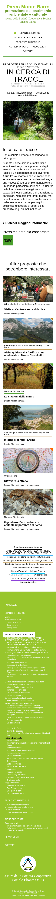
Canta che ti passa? (15, 731)
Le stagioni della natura (19, 396)
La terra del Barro (14, 728)
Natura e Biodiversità (19, 575)
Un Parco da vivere (12, 810)
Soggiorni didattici (28, 582)
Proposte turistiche (28, 42)
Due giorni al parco (15, 791)
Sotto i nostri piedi (14, 764)
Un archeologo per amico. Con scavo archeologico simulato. (27, 675)
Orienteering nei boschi (16, 775)
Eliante (7, 617)
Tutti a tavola (12, 761)
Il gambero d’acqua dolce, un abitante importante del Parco (23, 524)
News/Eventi (40, 47)
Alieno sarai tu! (13, 741)
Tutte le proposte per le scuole (28, 547)
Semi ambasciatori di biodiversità (28, 567)
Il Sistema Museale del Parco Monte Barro (24, 826)
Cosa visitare (12, 625)
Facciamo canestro (14, 720)
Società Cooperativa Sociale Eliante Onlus (29, 891)
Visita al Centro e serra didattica (24, 309)
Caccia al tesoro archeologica (19, 655)
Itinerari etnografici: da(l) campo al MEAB (23, 710)
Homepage (15, 33)
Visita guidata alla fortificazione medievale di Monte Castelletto (24, 354)
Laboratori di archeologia (17, 665)
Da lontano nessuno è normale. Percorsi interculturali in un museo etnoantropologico (25, 707)
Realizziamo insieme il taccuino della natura (25, 758)
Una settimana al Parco (16, 794)
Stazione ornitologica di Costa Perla (28, 578)
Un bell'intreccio (13, 723)
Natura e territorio (14, 622)
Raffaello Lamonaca (38, 895)
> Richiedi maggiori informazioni (26, 223)
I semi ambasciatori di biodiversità (20, 684)
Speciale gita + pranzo (16, 785)
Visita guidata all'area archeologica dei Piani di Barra (26, 671)
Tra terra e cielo (13, 780)
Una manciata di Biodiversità (18, 693)
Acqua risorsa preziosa (16, 767)
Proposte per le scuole (28, 37)
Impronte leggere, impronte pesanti (21, 750)
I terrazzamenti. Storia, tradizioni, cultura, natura (26, 650)
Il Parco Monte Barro (13, 620)
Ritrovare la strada (16, 481)
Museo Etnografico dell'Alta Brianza (28, 571)
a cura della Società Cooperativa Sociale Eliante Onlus (28, 878)
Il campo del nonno (15, 748)
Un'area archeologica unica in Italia (19, 812)
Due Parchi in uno (14, 788)
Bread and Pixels (23, 895)
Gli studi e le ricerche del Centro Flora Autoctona (28, 564)
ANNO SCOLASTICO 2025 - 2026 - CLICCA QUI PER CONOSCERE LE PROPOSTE (26, 643)
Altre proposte (18, 47)
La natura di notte (14, 756)
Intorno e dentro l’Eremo (19, 440)
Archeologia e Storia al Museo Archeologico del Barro (28, 560)
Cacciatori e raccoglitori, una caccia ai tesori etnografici (25, 714)
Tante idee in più (11, 823)
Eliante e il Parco (30, 33)
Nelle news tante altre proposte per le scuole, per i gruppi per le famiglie (27, 829)
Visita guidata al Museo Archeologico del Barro (26, 668)
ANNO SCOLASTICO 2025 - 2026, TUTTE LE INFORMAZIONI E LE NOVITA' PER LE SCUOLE (28, 552)
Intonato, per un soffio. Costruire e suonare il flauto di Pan (28, 734)
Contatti (28, 51)
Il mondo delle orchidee (16, 690)
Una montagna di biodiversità (17, 804)
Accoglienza (12, 628)
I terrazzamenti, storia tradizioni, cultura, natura (28, 557)
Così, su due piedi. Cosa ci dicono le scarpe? (25, 717)
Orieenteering (40, 575)
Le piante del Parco (15, 695)
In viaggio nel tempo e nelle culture (19, 807)
